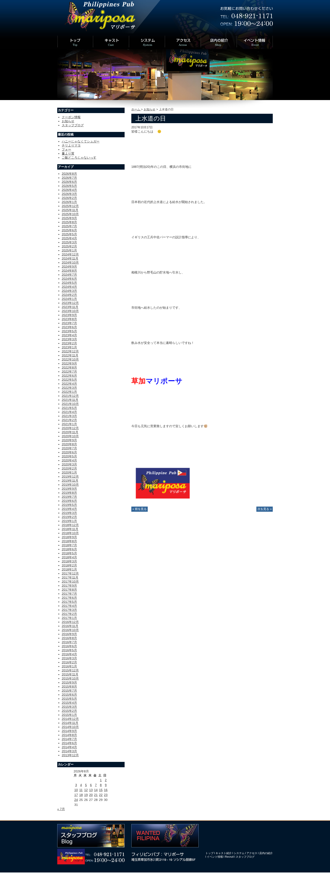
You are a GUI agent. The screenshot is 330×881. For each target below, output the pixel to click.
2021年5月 (69, 408)
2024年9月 (69, 266)
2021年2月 (69, 420)
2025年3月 (69, 242)
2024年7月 (69, 274)
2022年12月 (70, 351)
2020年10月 (70, 436)
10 (76, 790)
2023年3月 (69, 339)
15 (101, 790)
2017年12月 (70, 573)
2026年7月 (69, 177)
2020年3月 (69, 464)
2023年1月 (69, 347)
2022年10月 (70, 359)
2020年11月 (70, 432)
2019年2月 (69, 517)
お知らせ (149, 109)
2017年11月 (70, 577)
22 (101, 795)
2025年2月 (69, 246)
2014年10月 (70, 727)
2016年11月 (70, 626)
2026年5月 (69, 186)
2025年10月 (70, 214)
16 (106, 790)
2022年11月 (70, 355)
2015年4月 (69, 702)
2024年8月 (69, 270)
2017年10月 (70, 581)
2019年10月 (70, 484)
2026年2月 (69, 198)
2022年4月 (69, 383)
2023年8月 (69, 319)
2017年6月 (69, 597)
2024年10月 (70, 262)
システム (239, 853)
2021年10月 (70, 404)
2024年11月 (70, 258)
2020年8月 (69, 444)
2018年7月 (69, 545)
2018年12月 (70, 525)
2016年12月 (70, 622)
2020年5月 (69, 456)
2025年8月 (69, 222)
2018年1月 (69, 569)
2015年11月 (70, 674)
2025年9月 (69, 218)
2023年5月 (69, 331)
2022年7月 (69, 371)
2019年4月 (69, 509)
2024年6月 (69, 278)
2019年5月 (69, 505)
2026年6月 (69, 182)
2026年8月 (69, 173)
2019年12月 (70, 476)
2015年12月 (70, 670)
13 (91, 790)
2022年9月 (69, 363)
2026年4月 (69, 190)
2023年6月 (69, 327)
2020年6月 (69, 452)
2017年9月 (69, 585)
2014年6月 (69, 743)
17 (76, 795)
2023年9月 (69, 315)
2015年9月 (69, 682)
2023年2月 (69, 343)
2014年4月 (69, 747)
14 (96, 790)
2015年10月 (70, 678)
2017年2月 (69, 614)
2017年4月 (69, 606)
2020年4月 (69, 460)
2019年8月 (69, 492)
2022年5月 (69, 379)
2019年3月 (69, 513)
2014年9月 (69, 731)
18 (81, 795)
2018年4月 (69, 557)
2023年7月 (69, 323)
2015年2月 (69, 711)
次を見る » (264, 509)
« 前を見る (139, 509)
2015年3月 (69, 706)
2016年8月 (69, 638)
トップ (209, 853)
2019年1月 (69, 521)
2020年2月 (69, 468)
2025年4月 (69, 238)
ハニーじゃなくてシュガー (80, 141)
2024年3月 (69, 291)
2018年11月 (70, 529)
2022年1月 (69, 391)
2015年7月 (69, 690)
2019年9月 (69, 488)
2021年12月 (70, 396)
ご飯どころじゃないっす (79, 157)
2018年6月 (69, 549)
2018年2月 (69, 565)
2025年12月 (70, 206)
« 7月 (61, 809)
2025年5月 (69, 234)
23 (106, 795)
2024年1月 (69, 299)
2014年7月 (69, 739)
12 (86, 790)
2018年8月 (69, 541)
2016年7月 (69, 642)
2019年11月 (70, 480)
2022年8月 (69, 367)
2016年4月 (69, 654)
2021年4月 (69, 412)
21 (96, 795)
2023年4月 (69, 335)
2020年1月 (69, 472)
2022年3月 (69, 387)
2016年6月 (69, 646)
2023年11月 (70, 307)
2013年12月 (70, 755)
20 (91, 795)
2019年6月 (69, 501)
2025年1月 (69, 250)
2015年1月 (69, 715)
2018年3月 (69, 561)
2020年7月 (69, 448)
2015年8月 (69, 686)
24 (76, 800)
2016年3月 (69, 658)
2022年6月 (69, 375)
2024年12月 (70, 254)
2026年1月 (69, 202)
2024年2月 (69, 295)
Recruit (229, 856)
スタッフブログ (73, 125)
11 (81, 790)
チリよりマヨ (71, 145)
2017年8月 (69, 589)
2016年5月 (69, 650)
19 (86, 795)
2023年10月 (70, 311)
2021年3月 (69, 416)
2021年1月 (69, 424)
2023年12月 (70, 303)
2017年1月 (69, 618)
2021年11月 (70, 400)
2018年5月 (69, 553)
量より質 (68, 153)
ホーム (136, 109)
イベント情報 (215, 856)
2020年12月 (70, 428)
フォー (66, 149)
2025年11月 (70, 210)
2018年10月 (70, 533)
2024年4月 (69, 287)
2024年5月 (69, 282)
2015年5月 (69, 698)
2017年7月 (69, 593)
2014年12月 (70, 719)
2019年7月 (69, 496)
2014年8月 (69, 735)
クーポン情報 (71, 117)
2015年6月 (69, 694)
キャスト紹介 (224, 853)
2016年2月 (69, 662)
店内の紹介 (266, 853)
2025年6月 (69, 230)
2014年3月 (69, 751)
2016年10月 (70, 630)
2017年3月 (69, 610)
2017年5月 (69, 601)
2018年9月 (69, 537)
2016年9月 (69, 634)
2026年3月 (69, 194)
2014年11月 (70, 723)
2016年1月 (69, 666)
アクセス (251, 853)
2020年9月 (69, 440)
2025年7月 (69, 226)
